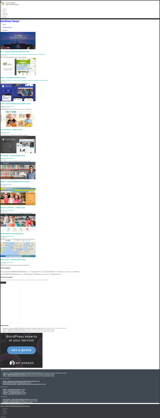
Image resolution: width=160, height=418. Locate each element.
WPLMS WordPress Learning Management (11, 233)
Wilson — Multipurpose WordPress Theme (13, 329)
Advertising (17, 406)
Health (23, 54)
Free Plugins (34, 399)
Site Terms (9, 406)
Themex (10, 184)
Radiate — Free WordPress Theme (11, 389)
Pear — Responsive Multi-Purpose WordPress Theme (14, 51)
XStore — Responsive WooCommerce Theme (14, 331)
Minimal (2, 274)
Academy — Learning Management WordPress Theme (15, 181)
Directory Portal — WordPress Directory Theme (13, 259)
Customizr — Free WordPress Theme (12, 392)
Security (44, 384)
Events (16, 54)
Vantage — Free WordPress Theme (11, 394)
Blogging (7, 54)
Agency (3, 54)
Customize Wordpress (25, 406)
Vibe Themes (11, 236)
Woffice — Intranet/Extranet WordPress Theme (13, 77)
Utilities (36, 401)
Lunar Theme (11, 106)
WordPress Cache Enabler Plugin (11, 402)
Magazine (76, 271)
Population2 (11, 210)
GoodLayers (11, 158)
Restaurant (35, 54)
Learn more (3, 282)
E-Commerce (24, 80)
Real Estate (43, 274)
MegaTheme (42, 54)
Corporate (14, 80)
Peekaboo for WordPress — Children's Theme (12, 207)
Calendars (37, 381)
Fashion (20, 54)
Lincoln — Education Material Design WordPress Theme (15, 103)
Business (4, 80)
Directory (19, 80)
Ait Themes (10, 262)
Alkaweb (46, 80)
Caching (29, 399)
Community (8, 80)
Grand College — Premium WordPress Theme (12, 155)
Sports (61, 274)
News (18, 274)
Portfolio (36, 274)
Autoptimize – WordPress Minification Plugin (13, 401)
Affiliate (13, 406)
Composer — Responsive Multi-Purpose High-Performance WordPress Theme (21, 328)
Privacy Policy (3, 406)
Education (12, 54)
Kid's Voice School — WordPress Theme (11, 129)
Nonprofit (22, 274)
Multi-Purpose (29, 54)
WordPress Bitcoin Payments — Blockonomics (14, 382)
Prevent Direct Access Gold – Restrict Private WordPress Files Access (19, 384)
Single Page (56, 274)
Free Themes (67, 271)
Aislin (9, 132)
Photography (28, 274)
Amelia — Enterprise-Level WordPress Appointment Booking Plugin (19, 381)
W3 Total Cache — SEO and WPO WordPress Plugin (15, 399)
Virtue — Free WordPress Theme (10, 391)
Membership (39, 384)
